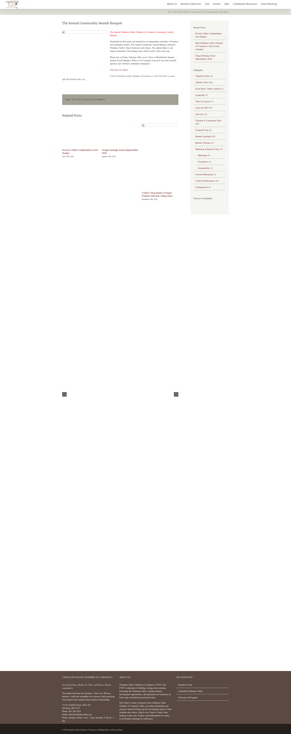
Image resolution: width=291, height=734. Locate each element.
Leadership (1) (201, 95)
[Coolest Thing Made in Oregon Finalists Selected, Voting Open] (176, 125)
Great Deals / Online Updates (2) (209, 88)
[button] (282, 3)
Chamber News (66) (204, 82)
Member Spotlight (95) (205, 136)
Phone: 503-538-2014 (71, 711)
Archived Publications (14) (207, 180)
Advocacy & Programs (188, 697)
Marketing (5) (204, 155)
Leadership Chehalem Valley (190, 691)
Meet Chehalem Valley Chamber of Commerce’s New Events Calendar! (209, 46)
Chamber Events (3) (204, 76)
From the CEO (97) (203, 107)
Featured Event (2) (203, 130)
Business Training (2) (204, 142)
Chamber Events (185, 684)
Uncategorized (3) (203, 187)
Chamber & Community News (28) (208, 122)
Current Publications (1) (205, 174)
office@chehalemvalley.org (80, 714)
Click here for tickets (119, 69)
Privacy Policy (118, 730)
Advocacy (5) (201, 114)
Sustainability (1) (205, 168)
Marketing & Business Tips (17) (209, 149)
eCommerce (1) (204, 161)
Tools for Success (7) (204, 101)
